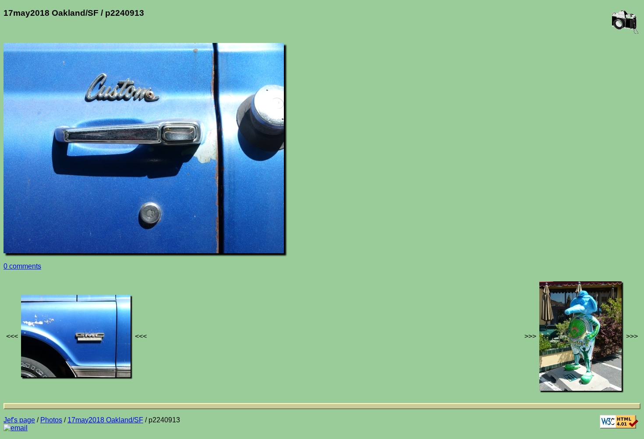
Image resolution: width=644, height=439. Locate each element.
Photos (51, 420)
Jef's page (19, 420)
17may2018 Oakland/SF (105, 420)
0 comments (22, 266)
